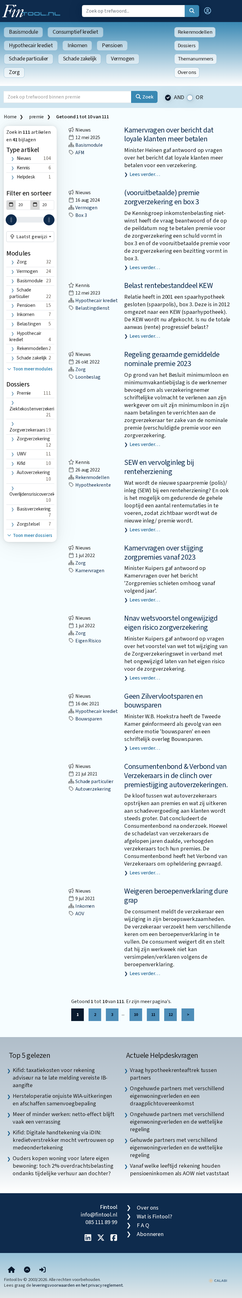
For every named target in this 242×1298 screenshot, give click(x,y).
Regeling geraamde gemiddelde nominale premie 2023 (171, 359)
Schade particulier (28, 59)
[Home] (11, 1270)
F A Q (143, 1225)
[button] (207, 11)
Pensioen (112, 45)
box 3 (80, 215)
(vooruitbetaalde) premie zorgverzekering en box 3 (161, 197)
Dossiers (187, 45)
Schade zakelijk (79, 59)
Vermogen (122, 59)
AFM (79, 152)
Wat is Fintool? (154, 1216)
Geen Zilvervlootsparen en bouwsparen (163, 701)
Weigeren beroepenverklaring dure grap (176, 896)
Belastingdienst (92, 308)
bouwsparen (88, 718)
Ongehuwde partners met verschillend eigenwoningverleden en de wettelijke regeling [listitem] (177, 1121)
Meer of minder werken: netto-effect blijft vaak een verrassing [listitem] (63, 1118)
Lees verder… (145, 174)
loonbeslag (87, 377)
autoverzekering (33, 472)
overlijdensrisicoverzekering (37, 494)
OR (199, 97)
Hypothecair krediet (31, 45)
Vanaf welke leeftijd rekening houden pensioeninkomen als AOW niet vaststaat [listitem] (179, 1169)
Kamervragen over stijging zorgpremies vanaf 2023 (163, 553)
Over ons (187, 72)
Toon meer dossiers (32, 535)
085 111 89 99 (101, 1222)
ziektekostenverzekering (34, 408)
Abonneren (150, 1234)
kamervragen (89, 570)
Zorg (14, 72)
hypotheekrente (92, 485)
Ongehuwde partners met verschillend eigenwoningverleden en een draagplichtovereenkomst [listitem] (177, 1096)
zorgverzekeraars (27, 429)
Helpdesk (26, 176)
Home (10, 116)
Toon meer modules (32, 369)
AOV (79, 913)
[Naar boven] (27, 1270)
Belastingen (29, 323)
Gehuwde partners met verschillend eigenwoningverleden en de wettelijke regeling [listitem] (176, 1147)
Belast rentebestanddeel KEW (168, 285)
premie (36, 116)
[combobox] (30, 236)
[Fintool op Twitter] (101, 1238)
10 (136, 1015)
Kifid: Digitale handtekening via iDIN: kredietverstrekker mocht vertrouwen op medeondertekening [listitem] (63, 1140)
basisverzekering (34, 508)
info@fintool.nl (99, 1215)
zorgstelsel (28, 524)
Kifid (21, 463)
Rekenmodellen (195, 32)
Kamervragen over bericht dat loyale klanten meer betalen (168, 135)
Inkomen (77, 45)
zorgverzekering (33, 438)
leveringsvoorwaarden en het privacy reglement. (78, 1285)
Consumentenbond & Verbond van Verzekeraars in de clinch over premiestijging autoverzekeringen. (176, 775)
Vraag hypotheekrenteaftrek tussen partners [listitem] (173, 1074)
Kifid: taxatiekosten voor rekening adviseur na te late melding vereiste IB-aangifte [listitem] (60, 1077)
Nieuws (24, 158)
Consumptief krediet (75, 32)
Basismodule (23, 32)
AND (179, 97)
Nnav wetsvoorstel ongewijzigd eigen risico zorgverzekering (171, 623)
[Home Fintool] (33, 10)
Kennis (23, 167)
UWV (21, 453)
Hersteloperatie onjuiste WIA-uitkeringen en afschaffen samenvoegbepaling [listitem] (62, 1100)
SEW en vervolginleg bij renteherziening (159, 467)
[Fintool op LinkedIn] (88, 1238)
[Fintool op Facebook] (114, 1238)
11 (153, 1015)
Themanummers (195, 59)
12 (170, 1015)
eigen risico (87, 640)
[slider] (11, 219)
